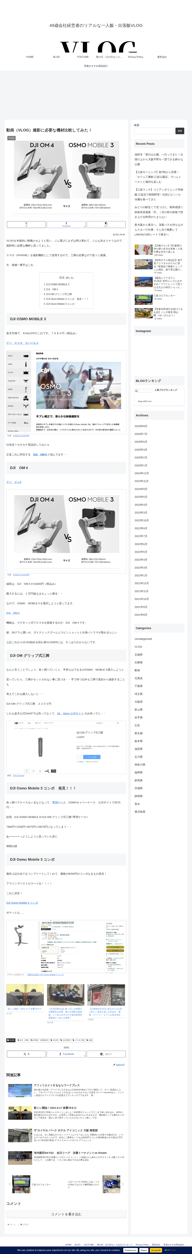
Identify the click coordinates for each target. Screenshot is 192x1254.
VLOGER (66, 1040)
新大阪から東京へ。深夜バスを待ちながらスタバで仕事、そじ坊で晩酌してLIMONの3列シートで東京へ (159, 229)
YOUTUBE (89, 1244)
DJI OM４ (52, 289)
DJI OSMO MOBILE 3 (57, 284)
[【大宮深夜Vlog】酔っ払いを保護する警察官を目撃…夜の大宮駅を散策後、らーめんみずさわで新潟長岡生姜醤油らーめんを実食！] (66, 995)
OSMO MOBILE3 (40, 1040)
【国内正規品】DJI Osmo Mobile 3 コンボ (45, 975)
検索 (136, 125)
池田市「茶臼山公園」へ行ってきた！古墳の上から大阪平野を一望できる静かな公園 (159, 159)
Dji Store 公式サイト (70, 713)
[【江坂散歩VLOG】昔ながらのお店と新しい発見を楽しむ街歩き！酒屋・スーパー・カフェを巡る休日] (106, 995)
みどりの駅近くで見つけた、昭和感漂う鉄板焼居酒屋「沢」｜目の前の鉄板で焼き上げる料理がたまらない (159, 212)
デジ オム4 (13, 482)
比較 (90, 1040)
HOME (68, 1244)
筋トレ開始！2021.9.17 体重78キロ (24, 1009)
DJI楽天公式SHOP (21, 436)
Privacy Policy (142, 1244)
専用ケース (59, 802)
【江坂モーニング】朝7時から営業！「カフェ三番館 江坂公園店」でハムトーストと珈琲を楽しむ (158, 177)
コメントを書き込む (66, 1214)
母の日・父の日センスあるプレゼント (115, 1244)
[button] (106, 224)
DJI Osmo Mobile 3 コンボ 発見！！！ (67, 299)
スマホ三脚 (79, 1040)
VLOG (12, 1040)
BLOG (78, 1244)
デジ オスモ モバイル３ (22, 343)
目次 (62, 277)
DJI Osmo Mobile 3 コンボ (60, 304)
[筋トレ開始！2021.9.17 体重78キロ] (25, 995)
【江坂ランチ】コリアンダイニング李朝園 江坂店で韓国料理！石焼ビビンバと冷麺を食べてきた (159, 194)
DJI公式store (18, 776)
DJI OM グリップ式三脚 (59, 294)
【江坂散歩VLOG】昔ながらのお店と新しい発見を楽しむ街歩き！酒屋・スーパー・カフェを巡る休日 (105, 1012)
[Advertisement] (96, 95)
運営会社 (156, 1244)
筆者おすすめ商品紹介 (174, 1244)
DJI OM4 (24, 1040)
